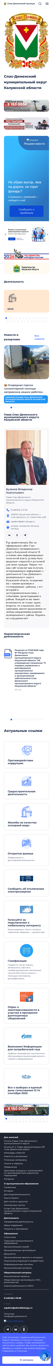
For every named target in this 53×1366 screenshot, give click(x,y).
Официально (11, 1233)
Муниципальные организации (20, 1250)
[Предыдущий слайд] (5, 234)
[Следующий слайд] (47, 234)
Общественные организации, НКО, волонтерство (22, 1281)
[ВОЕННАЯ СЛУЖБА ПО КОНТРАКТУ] (26, 105)
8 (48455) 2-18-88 (12, 1298)
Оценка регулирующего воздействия (24, 1261)
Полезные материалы (15, 1160)
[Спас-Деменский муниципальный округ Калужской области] (26, 40)
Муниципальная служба (16, 1246)
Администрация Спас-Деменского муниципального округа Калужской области (25, 399)
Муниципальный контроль (18, 1268)
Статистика (10, 1237)
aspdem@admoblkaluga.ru (18, 1308)
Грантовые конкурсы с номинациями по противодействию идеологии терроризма (23, 1173)
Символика (10, 1187)
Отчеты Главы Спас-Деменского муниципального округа (20, 1142)
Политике (22, 1351)
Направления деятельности (18, 1221)
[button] (6, 318)
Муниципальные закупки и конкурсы (23, 1257)
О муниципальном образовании (21, 1183)
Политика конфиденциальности (15, 1315)
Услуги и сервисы (13, 1163)
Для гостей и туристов (16, 1201)
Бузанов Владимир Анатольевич (19, 491)
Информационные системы (18, 1264)
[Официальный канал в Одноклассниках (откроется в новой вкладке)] (23, 1329)
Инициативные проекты (17, 1276)
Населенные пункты (14, 1205)
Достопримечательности (17, 1194)
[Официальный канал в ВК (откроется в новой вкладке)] (15, 1329)
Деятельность (11, 1218)
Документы (10, 1254)
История (8, 1191)
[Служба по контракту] (26, 1110)
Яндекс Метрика (11, 1340)
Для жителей (11, 1137)
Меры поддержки (13, 1225)
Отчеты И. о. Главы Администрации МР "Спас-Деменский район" (24, 1148)
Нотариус (9, 1179)
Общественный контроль (17, 1272)
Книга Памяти (11, 1198)
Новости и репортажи (15, 1156)
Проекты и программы (16, 1229)
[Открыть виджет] (45, 1355)
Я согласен (26, 1360)
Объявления (10, 1167)
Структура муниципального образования (18, 1241)
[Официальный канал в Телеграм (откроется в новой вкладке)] (7, 1329)
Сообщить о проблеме (26, 211)
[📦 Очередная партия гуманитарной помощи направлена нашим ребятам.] (26, 362)
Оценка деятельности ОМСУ (19, 1286)
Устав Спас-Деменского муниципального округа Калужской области (23, 1211)
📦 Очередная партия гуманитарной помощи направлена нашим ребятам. (23, 389)
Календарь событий (14, 1153)
